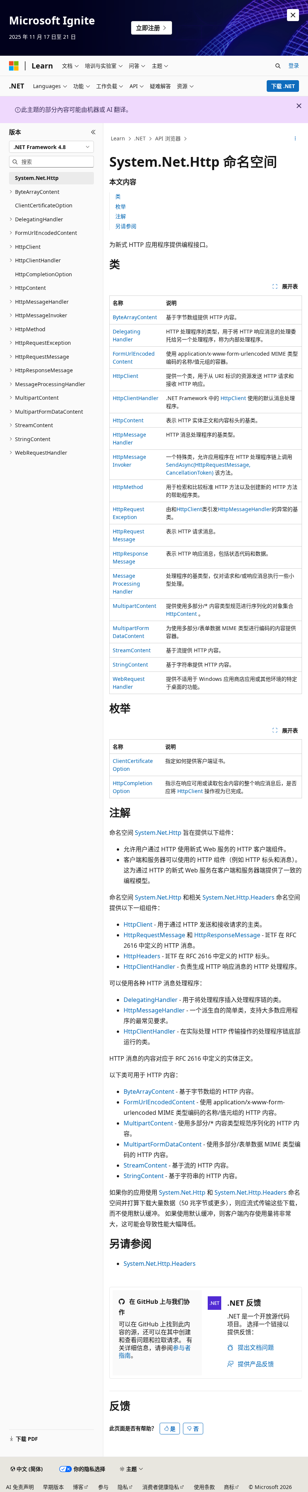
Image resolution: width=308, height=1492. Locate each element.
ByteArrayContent (135, 317)
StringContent (130, 664)
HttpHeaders (142, 956)
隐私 (123, 1486)
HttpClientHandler (136, 398)
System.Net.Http (158, 832)
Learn (118, 138)
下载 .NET (283, 86)
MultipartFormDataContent (163, 1144)
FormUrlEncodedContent (159, 1102)
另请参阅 (125, 226)
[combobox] (51, 147)
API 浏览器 (168, 138)
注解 (120, 216)
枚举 (120, 206)
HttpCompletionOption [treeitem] (43, 274)
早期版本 (53, 1486)
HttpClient (125, 375)
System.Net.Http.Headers (238, 897)
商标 (229, 1486)
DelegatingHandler (151, 1000)
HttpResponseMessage (227, 935)
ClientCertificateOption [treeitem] (43, 205)
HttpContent (128, 420)
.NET (140, 138)
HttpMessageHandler (245, 509)
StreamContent (132, 650)
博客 (78, 1486)
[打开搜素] (277, 66)
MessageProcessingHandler (126, 583)
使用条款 (204, 1486)
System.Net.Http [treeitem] (37, 177)
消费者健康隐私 (160, 1486)
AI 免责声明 (20, 1486)
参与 (103, 1486)
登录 (293, 65)
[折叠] (93, 132)
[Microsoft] (14, 66)
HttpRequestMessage (154, 935)
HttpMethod (128, 486)
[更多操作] (295, 139)
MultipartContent (134, 605)
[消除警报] (293, 15)
